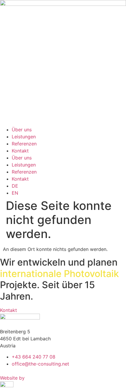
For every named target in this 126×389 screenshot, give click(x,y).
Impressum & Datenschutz (29, 371)
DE (15, 186)
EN (15, 193)
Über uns (22, 130)
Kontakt (20, 151)
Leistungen (24, 137)
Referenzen (24, 144)
